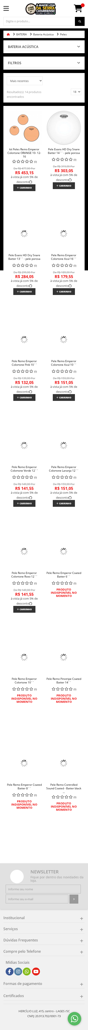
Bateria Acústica (23, 46)
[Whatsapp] (27, 972)
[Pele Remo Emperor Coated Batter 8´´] (24, 763)
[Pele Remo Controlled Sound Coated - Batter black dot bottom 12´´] (63, 763)
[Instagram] (18, 972)
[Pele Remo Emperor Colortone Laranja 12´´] (63, 445)
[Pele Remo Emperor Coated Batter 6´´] (63, 551)
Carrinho (25, 187)
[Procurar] (80, 21)
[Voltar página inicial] (9, 34)
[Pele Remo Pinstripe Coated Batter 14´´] (63, 657)
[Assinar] (73, 899)
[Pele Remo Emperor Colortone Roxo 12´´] (24, 551)
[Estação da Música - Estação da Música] (40, 9)
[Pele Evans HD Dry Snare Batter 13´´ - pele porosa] (24, 233)
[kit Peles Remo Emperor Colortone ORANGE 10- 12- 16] (24, 127)
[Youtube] (36, 972)
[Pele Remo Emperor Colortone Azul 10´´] (63, 339)
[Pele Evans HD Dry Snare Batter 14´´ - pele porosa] (63, 127)
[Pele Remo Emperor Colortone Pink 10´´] (24, 339)
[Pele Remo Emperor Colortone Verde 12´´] (24, 445)
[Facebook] (9, 972)
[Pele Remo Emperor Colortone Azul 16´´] (63, 233)
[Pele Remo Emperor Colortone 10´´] (24, 657)
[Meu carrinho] (80, 10)
